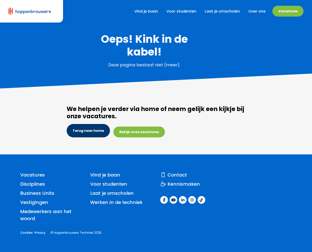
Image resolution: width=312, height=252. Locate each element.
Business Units (37, 193)
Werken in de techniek (116, 202)
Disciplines (32, 184)
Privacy (39, 233)
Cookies (26, 233)
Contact (176, 175)
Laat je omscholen (112, 193)
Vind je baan (105, 175)
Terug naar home (88, 130)
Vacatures (288, 11)
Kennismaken (183, 184)
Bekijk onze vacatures (139, 132)
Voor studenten (108, 184)
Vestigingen (34, 202)
